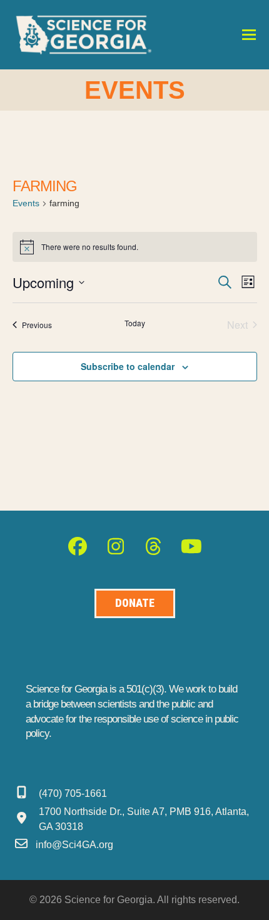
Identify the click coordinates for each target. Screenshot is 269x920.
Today (134, 323)
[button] (249, 34)
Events (26, 203)
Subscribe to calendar (128, 366)
